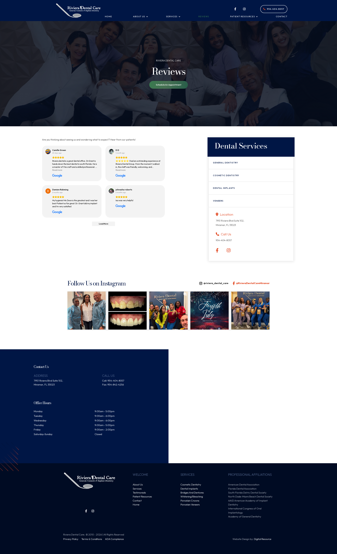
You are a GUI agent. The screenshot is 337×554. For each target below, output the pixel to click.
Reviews (203, 16)
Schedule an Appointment (168, 84)
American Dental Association (243, 484)
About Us (138, 484)
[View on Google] (48, 151)
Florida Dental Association (242, 488)
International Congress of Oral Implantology (244, 510)
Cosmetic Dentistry (190, 484)
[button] (139, 16)
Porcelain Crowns (189, 500)
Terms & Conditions (92, 539)
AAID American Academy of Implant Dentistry (248, 502)
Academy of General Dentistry (244, 516)
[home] (78, 10)
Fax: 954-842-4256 (113, 384)
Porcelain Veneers (190, 504)
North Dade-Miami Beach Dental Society (250, 496)
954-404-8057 (273, 9)
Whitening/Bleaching (191, 496)
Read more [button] (57, 170)
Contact (281, 16)
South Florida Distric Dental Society (247, 492)
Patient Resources (142, 496)
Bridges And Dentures (192, 492)
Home (108, 16)
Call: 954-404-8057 (113, 380)
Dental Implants (189, 488)
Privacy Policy (71, 539)
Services (137, 488)
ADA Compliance (114, 539)
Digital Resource (262, 539)
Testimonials (139, 492)
